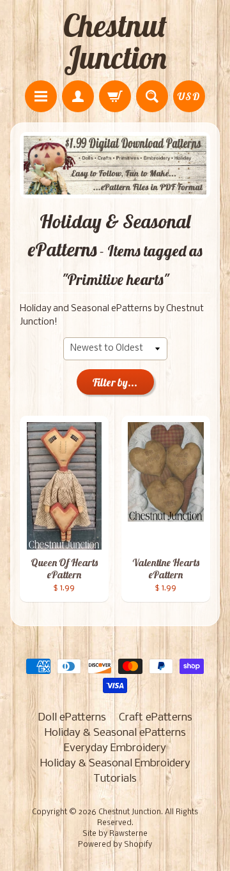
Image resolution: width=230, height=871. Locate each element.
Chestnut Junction (115, 41)
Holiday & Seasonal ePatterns (115, 733)
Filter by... (115, 382)
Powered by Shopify (115, 845)
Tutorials (115, 779)
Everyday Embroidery (115, 748)
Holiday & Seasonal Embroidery (115, 764)
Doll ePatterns (72, 718)
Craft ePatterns (155, 718)
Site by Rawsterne (115, 834)
